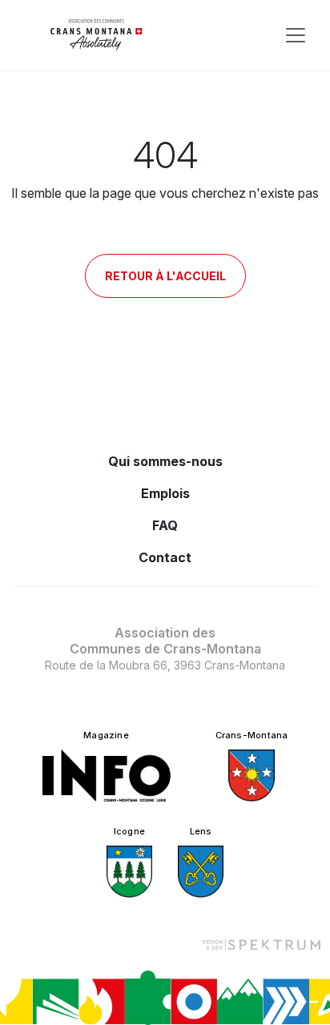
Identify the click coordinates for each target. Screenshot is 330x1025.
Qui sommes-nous (165, 461)
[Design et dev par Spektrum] (261, 943)
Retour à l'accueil (165, 276)
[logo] (96, 35)
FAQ (165, 525)
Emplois (165, 493)
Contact (165, 557)
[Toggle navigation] (295, 35)
